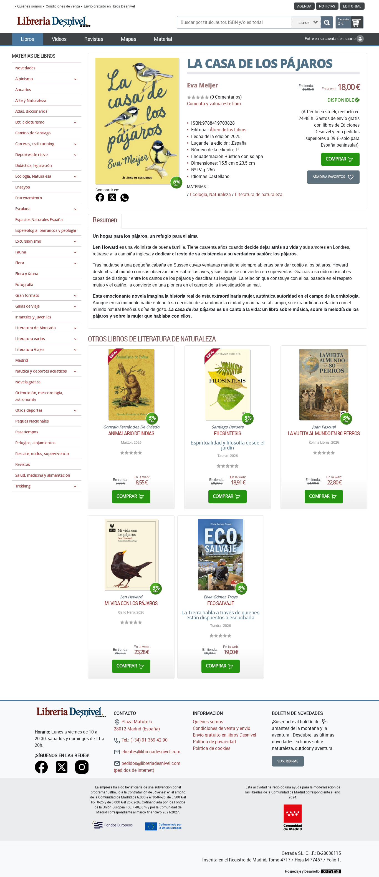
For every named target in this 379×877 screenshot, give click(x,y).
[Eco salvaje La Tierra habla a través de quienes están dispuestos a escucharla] (221, 554)
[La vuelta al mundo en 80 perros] (323, 384)
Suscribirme (287, 761)
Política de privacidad (214, 741)
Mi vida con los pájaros (131, 603)
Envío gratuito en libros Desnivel (109, 6)
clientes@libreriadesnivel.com (150, 751)
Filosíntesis (227, 433)
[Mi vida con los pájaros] (131, 554)
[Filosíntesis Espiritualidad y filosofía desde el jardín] (227, 384)
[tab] (105, 221)
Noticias (327, 6)
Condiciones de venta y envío (221, 728)
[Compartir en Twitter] (112, 197)
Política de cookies (211, 748)
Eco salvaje (220, 603)
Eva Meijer (202, 85)
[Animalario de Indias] (131, 384)
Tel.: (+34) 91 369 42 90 (144, 740)
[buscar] (327, 22)
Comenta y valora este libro (214, 103)
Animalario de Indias (131, 433)
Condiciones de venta (63, 6)
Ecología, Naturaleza (210, 194)
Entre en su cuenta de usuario (331, 38)
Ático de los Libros (228, 130)
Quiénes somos (29, 6)
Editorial (352, 6)
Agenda (304, 6)
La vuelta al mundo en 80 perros (324, 433)
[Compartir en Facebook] (99, 197)
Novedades (25, 68)
